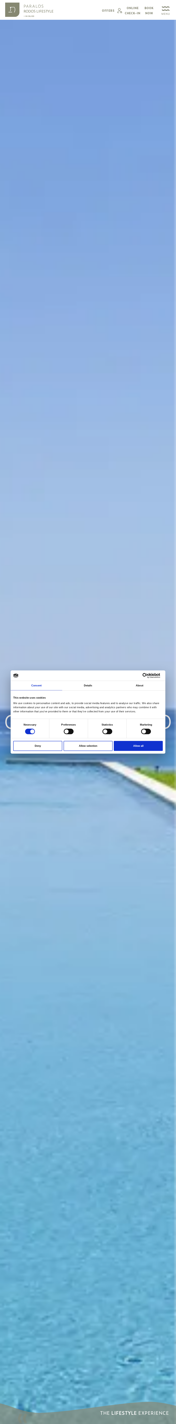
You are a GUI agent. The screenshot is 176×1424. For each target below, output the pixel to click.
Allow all (138, 745)
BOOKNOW (149, 10)
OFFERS (108, 10)
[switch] (69, 731)
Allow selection (88, 745)
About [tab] (139, 685)
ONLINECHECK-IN (132, 10)
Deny (38, 745)
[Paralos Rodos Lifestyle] (29, 10)
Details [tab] (88, 685)
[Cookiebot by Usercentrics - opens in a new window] (148, 675)
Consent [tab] (36, 685)
